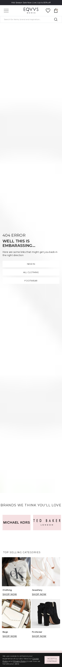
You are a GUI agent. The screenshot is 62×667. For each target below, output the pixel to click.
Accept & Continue (52, 659)
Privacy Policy (19, 661)
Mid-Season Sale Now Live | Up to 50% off (31, 2)
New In (31, 264)
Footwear (31, 280)
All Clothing (31, 272)
